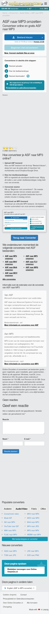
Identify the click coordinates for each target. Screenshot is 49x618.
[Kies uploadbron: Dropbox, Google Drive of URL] (42, 37)
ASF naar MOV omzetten (11, 274)
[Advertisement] (24, 120)
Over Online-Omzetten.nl (13, 602)
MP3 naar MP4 (33, 530)
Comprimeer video (11, 514)
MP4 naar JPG (33, 526)
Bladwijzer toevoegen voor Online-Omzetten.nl (22, 570)
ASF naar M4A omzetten (11, 268)
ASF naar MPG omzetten (32, 268)
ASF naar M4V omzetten (11, 262)
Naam (5, 439)
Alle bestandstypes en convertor (25, 539)
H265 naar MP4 (10, 551)
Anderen (8, 508)
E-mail (27, 439)
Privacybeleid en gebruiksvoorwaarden (21, 87)
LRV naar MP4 (33, 551)
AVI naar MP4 (9, 522)
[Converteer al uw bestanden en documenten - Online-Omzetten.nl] (22, 3)
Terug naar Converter (24, 237)
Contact (23, 594)
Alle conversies (9, 279)
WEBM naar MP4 (34, 534)
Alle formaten (32, 602)
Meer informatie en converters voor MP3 (21, 363)
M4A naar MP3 (33, 522)
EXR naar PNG (33, 555)
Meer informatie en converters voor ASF (21, 325)
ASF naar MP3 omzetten (32, 257)
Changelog (7, 606)
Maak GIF (8, 518)
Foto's (34, 508)
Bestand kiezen (24, 37)
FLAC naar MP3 (10, 534)
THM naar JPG (10, 555)
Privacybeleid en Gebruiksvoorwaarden (18, 598)
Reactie (6, 419)
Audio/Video (21, 508)
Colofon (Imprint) (9, 594)
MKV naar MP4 (33, 514)
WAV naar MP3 (10, 530)
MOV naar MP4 (33, 518)
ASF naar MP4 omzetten (11, 257)
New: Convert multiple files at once (19, 53)
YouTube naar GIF (11, 526)
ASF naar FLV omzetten (31, 262)
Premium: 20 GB (39, 42)
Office (43, 508)
